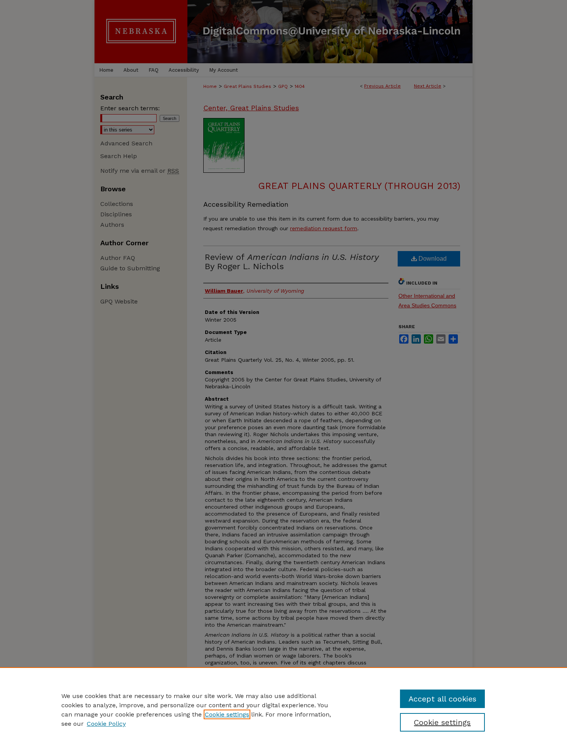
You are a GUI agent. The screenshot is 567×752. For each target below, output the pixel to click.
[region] (283, 709)
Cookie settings (227, 714)
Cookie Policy (106, 723)
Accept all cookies (442, 698)
